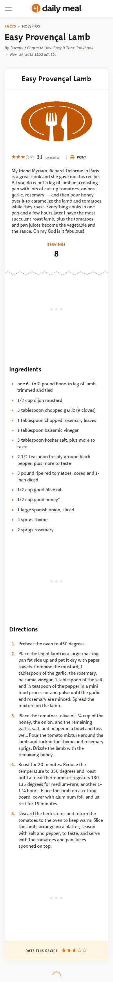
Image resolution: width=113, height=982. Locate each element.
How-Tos (31, 26)
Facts (10, 26)
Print (81, 157)
